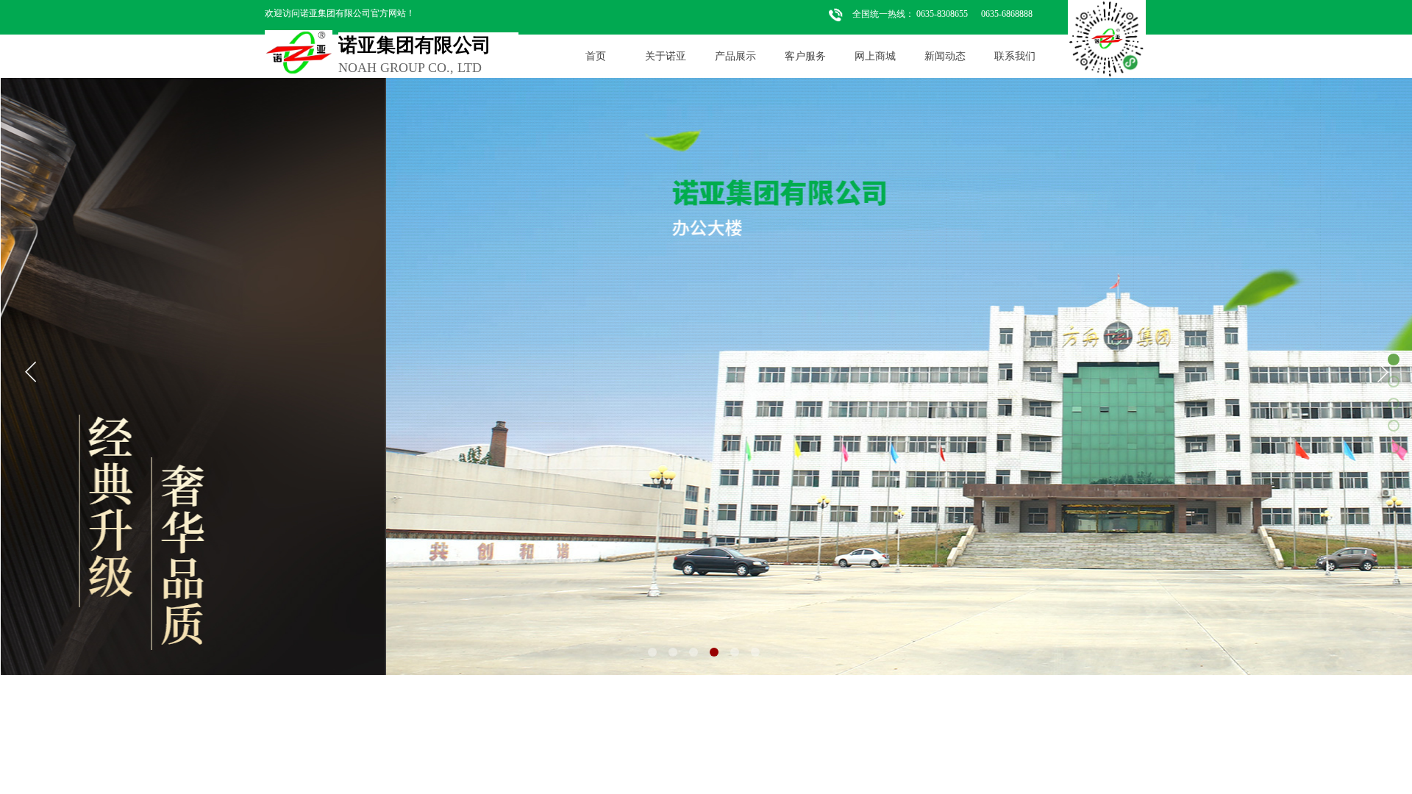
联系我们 (1014, 56)
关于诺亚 (665, 56)
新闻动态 (945, 56)
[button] (652, 652)
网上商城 (875, 56)
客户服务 (805, 56)
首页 (595, 56)
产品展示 (735, 56)
